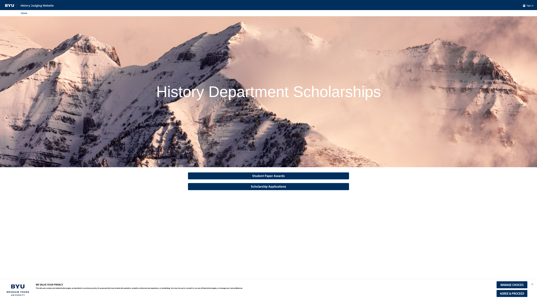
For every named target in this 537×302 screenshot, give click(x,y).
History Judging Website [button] (37, 5)
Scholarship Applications (268, 186)
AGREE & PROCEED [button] (512, 293)
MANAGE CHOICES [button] (512, 285)
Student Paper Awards (268, 176)
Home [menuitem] (24, 13)
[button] (9, 5)
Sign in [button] (530, 5)
